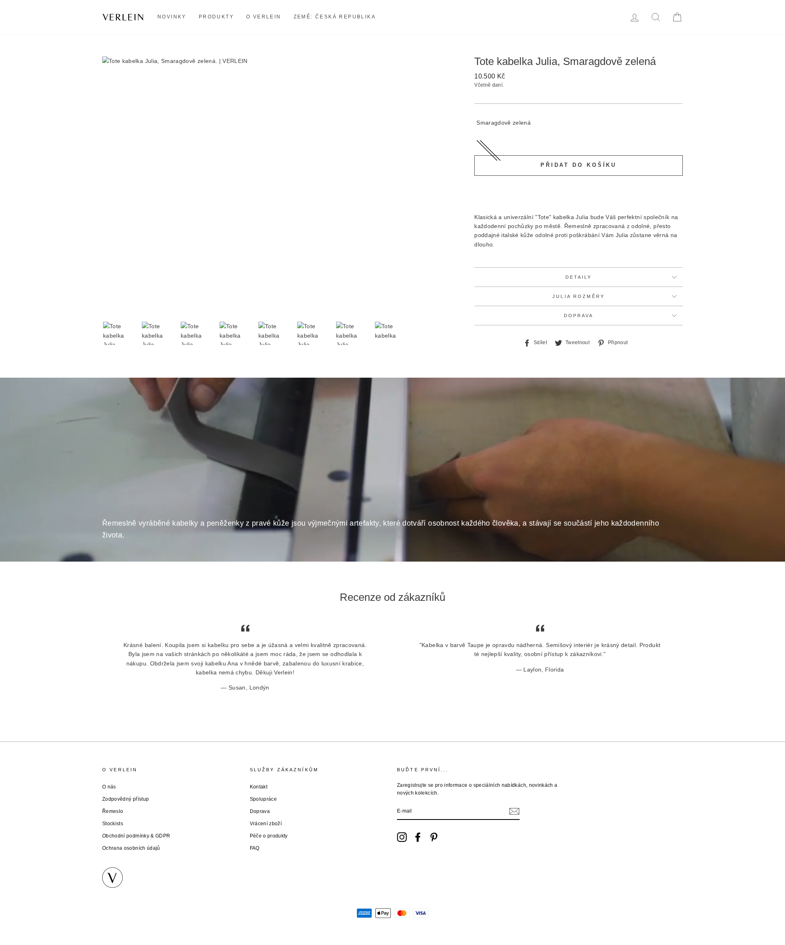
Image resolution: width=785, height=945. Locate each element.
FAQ (255, 848)
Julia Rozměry (578, 296)
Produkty (216, 17)
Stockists (112, 823)
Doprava (579, 315)
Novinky (171, 17)
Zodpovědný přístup (125, 799)
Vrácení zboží (266, 823)
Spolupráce (263, 799)
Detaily (578, 277)
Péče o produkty (269, 836)
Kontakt (258, 787)
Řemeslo (112, 811)
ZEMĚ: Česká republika (335, 17)
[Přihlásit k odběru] (514, 811)
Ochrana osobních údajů (131, 848)
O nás (109, 787)
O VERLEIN (263, 17)
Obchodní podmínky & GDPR (136, 836)
